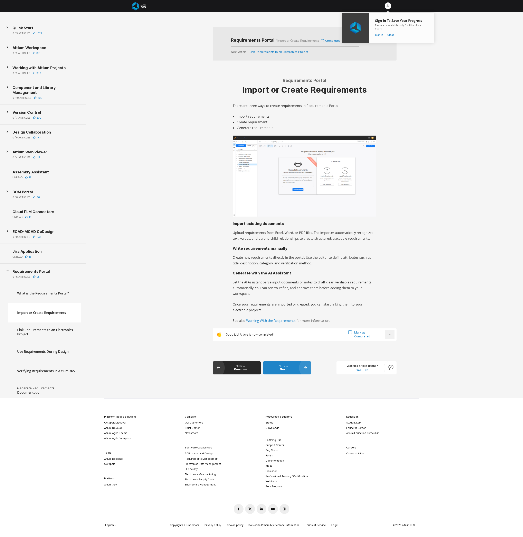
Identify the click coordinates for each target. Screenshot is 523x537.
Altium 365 (110, 484)
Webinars (271, 481)
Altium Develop (113, 427)
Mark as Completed (362, 334)
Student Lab (353, 422)
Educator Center (356, 427)
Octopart (109, 463)
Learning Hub (274, 440)
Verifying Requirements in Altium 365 (46, 370)
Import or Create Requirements (41, 312)
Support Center (275, 445)
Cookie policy (235, 525)
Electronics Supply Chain (200, 479)
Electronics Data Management (203, 463)
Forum (269, 455)
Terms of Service (315, 525)
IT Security (191, 469)
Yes (359, 370)
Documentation (275, 460)
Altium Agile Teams (115, 433)
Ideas (269, 465)
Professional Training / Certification (287, 476)
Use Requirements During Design (43, 351)
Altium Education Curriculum (362, 433)
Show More (7, 27)
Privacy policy (213, 525)
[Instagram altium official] (284, 509)
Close (390, 34)
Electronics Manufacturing (200, 474)
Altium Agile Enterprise (117, 438)
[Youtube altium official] (273, 509)
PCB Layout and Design (199, 453)
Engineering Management (200, 484)
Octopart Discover (115, 422)
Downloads (272, 427)
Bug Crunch (272, 450)
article (240, 368)
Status (269, 422)
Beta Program (274, 486)
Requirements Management (201, 458)
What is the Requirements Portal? (43, 293)
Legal (334, 525)
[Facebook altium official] (239, 509)
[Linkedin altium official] (261, 509)
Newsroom (191, 433)
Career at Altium (355, 453)
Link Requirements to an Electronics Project (45, 332)
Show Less (7, 270)
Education (271, 471)
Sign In (379, 34)
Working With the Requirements (271, 320)
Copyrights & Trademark (184, 525)
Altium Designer (113, 458)
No (366, 370)
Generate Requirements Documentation (35, 390)
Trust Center (192, 427)
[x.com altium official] (250, 509)
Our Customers (194, 422)
